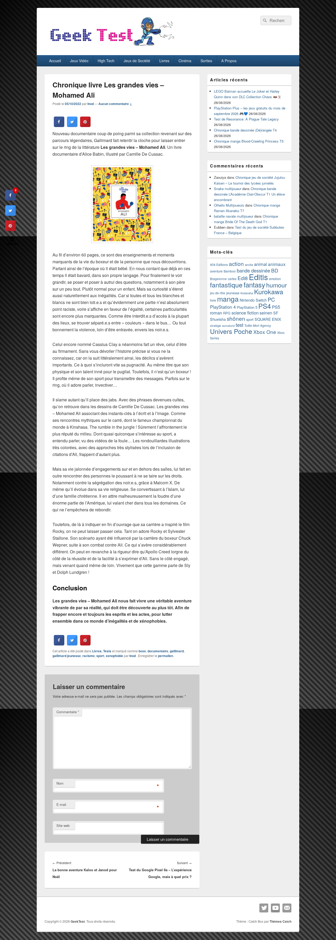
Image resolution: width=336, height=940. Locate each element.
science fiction (245, 312)
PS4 (264, 306)
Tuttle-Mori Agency (257, 325)
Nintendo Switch (253, 300)
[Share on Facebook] (59, 125)
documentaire (158, 651)
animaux (277, 264)
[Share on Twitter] (72, 125)
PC (271, 299)
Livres (164, 60)
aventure (216, 271)
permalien (165, 655)
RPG (226, 313)
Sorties (206, 60)
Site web (63, 825)
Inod (90, 103)
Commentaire (67, 711)
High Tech (106, 60)
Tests (107, 651)
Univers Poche (231, 331)
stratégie (215, 325)
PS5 (276, 307)
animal (260, 264)
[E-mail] (286, 908)
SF (275, 313)
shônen (236, 318)
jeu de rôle (217, 293)
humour (276, 284)
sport (100, 655)
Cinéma (184, 60)
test (239, 324)
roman (216, 312)
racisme (88, 655)
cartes (232, 279)
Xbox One (264, 331)
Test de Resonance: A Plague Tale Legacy (246, 119)
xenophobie (114, 655)
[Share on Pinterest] (85, 125)
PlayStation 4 (223, 307)
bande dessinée (253, 270)
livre (213, 300)
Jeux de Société (137, 60)
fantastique (226, 284)
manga (228, 298)
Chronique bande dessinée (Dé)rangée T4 (245, 130)
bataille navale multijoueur (233, 216)
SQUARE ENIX (268, 319)
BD (274, 270)
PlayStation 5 (247, 307)
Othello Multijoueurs (229, 205)
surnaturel (228, 326)
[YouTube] (275, 908)
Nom (60, 783)
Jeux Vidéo (79, 60)
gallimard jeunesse (66, 655)
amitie (249, 264)
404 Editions (219, 264)
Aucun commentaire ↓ (115, 103)
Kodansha (246, 293)
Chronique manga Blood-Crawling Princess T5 (249, 141)
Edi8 (243, 277)
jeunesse (232, 293)
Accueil (55, 60)
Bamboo (230, 271)
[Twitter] (263, 908)
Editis (258, 276)
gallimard (177, 651)
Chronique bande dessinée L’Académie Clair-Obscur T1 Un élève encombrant (249, 194)
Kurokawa (268, 291)
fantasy (254, 284)
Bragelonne (218, 279)
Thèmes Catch (280, 921)
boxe (142, 651)
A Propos (229, 60)
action (236, 263)
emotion (275, 278)
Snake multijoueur (227, 188)
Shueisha (218, 319)
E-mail (61, 804)
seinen (266, 313)
